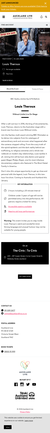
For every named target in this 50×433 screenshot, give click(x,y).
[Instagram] (22, 385)
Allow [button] (7, 427)
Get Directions (25, 276)
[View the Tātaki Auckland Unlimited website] (25, 395)
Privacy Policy (25, 412)
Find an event (7, 25)
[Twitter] (28, 385)
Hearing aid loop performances (21, 211)
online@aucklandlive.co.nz (15, 313)
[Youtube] (34, 385)
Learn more (29, 420)
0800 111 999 (9, 351)
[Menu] (3, 16)
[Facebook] (16, 385)
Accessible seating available (20, 206)
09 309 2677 (9, 310)
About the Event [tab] (12, 89)
